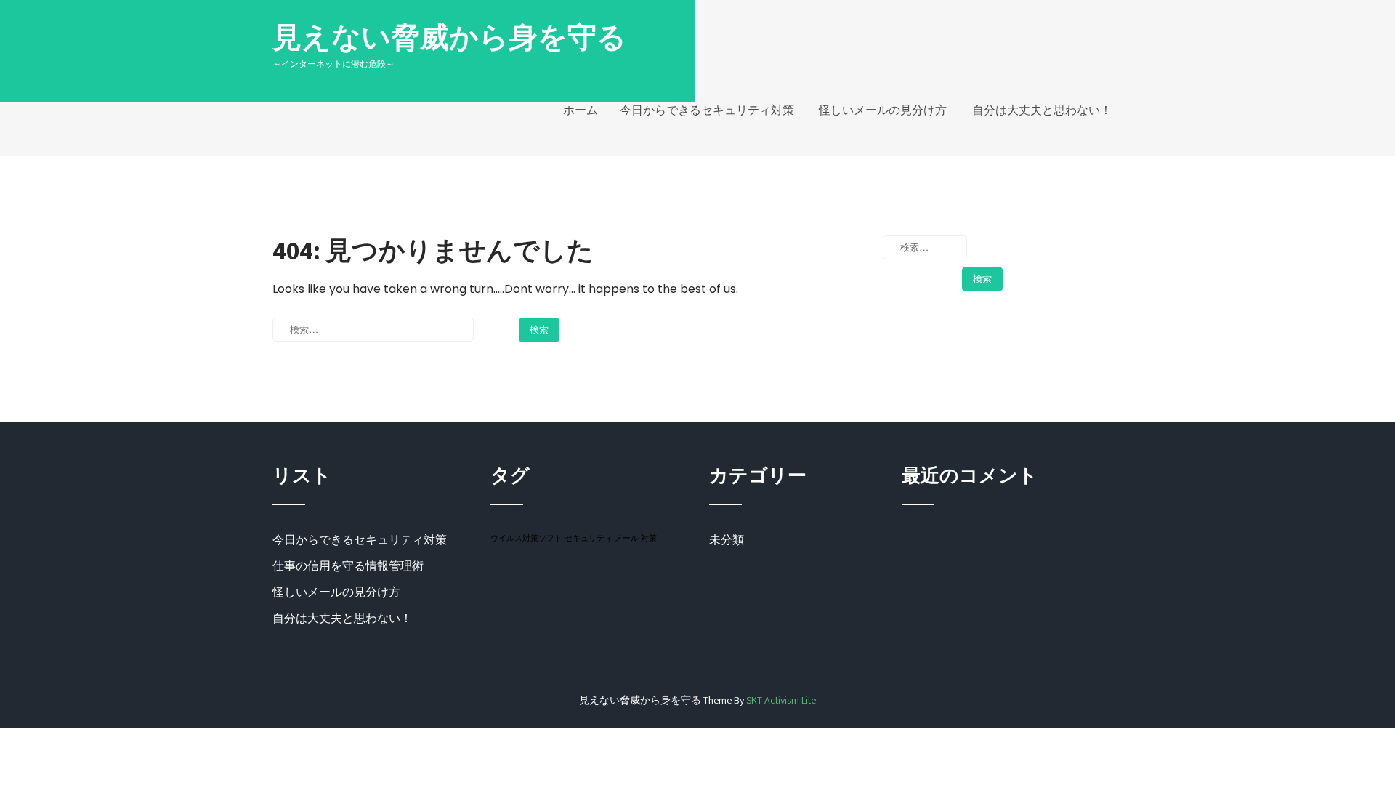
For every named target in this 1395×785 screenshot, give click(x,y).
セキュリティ (588, 538)
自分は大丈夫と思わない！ (1042, 110)
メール (627, 538)
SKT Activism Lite (781, 699)
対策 (649, 538)
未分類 (726, 539)
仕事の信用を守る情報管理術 (348, 565)
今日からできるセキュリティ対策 (707, 110)
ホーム (580, 110)
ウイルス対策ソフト (526, 538)
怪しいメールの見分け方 (883, 110)
